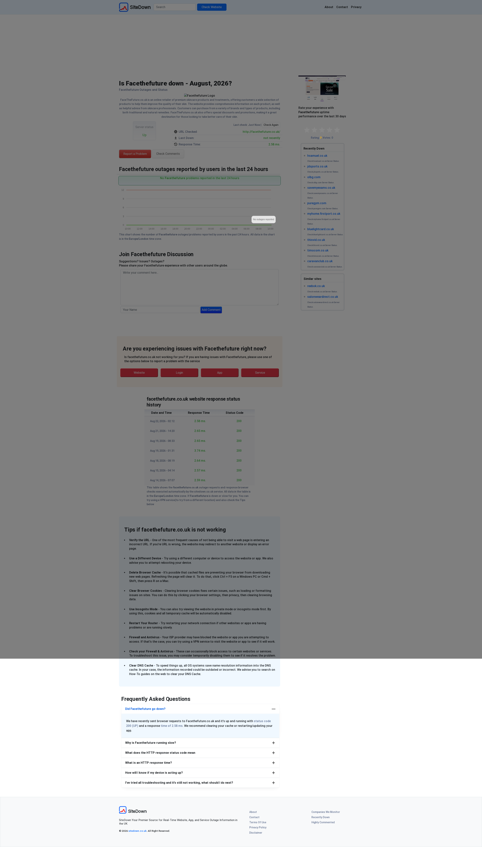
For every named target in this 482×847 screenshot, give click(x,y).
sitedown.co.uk (137, 830)
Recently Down (320, 817)
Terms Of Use (257, 822)
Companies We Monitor (325, 811)
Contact (254, 817)
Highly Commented (323, 822)
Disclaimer (255, 832)
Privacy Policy (257, 827)
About (253, 811)
